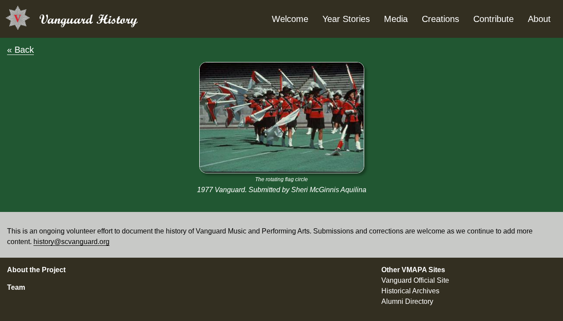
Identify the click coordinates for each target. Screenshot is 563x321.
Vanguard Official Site (415, 280)
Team (16, 287)
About (539, 19)
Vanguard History (88, 19)
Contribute (493, 19)
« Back (20, 50)
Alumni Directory (407, 301)
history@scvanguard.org (71, 241)
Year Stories (346, 19)
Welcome (290, 19)
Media (396, 19)
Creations (440, 19)
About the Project (36, 270)
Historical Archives (410, 291)
